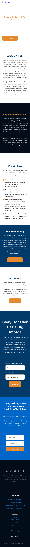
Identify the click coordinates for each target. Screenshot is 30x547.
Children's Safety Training (15, 502)
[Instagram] (19, 471)
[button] (27, 2)
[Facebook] (15, 471)
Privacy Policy (15, 531)
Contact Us (15, 526)
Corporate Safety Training (15, 499)
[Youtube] (7, 471)
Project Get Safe (15, 519)
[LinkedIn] (23, 471)
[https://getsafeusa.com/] (6, 2)
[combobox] (15, 443)
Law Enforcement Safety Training (15, 508)
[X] (11, 471)
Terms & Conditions (15, 529)
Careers (15, 518)
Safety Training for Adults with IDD (15, 505)
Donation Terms (15, 523)
